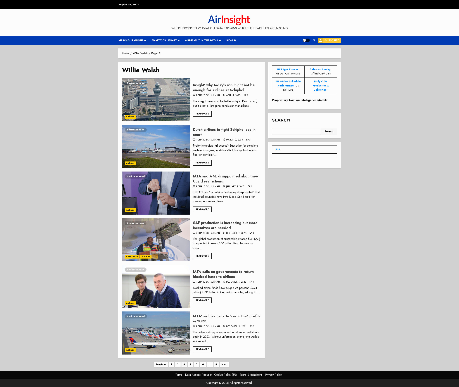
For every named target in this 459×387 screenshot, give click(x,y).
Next (225, 364)
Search (281, 120)
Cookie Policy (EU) (225, 375)
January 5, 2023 (235, 186)
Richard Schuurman (208, 95)
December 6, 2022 (236, 326)
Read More (202, 113)
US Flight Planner (287, 69)
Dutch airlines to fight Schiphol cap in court (224, 132)
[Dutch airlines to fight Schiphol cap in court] (156, 146)
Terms (178, 375)
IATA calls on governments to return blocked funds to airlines (223, 274)
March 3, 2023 (234, 140)
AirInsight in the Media (201, 40)
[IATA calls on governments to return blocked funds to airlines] (156, 286)
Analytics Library (164, 40)
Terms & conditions (251, 375)
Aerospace (132, 256)
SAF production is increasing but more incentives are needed (225, 225)
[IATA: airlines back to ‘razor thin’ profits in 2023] (156, 333)
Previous (161, 364)
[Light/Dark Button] (306, 40)
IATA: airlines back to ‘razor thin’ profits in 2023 (227, 319)
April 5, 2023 (233, 95)
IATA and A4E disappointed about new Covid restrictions (226, 179)
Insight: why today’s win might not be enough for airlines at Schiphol (224, 88)
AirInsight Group (130, 40)
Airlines (130, 116)
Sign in (231, 40)
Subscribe (332, 40)
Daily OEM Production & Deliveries (321, 86)
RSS (278, 149)
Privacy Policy (273, 375)
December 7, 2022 (236, 233)
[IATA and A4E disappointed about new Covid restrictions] (156, 193)
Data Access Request (198, 375)
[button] (314, 40)
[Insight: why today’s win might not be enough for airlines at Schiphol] (156, 99)
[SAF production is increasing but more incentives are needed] (156, 239)
